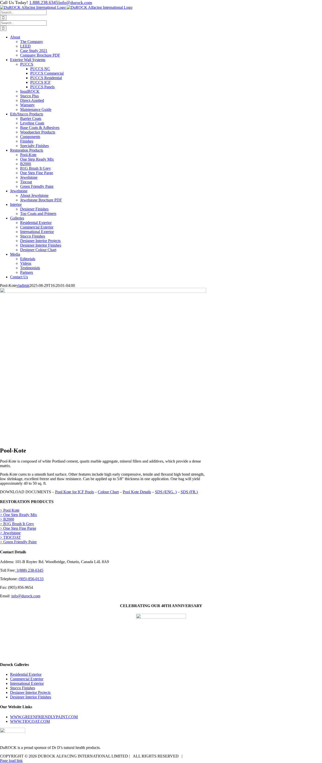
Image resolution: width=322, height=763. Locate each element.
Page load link (11, 760)
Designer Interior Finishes (30, 697)
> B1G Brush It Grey (17, 524)
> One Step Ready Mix (18, 515)
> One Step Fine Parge (18, 528)
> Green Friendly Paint (18, 542)
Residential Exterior (26, 674)
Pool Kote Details (137, 492)
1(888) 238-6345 (29, 570)
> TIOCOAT (10, 537)
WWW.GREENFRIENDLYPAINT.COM (44, 717)
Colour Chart (108, 492)
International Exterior (27, 683)
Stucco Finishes (22, 688)
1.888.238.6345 (43, 2)
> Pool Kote (9, 510)
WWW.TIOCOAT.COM (30, 721)
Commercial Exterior (26, 679)
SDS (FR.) (189, 492)
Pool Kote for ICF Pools (74, 492)
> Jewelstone (10, 533)
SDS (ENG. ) (166, 492)
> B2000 (7, 519)
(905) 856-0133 (31, 579)
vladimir (22, 285)
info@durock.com (75, 2)
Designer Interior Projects (30, 692)
